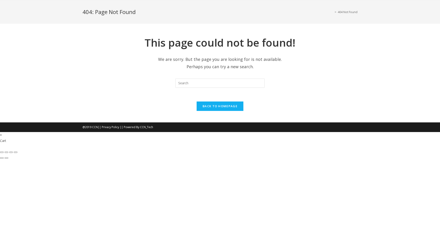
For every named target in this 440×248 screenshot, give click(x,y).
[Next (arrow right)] (6, 158)
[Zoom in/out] (2, 152)
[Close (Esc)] (15, 152)
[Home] (332, 12)
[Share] (11, 152)
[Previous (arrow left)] (2, 158)
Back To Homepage (220, 106)
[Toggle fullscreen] (6, 152)
